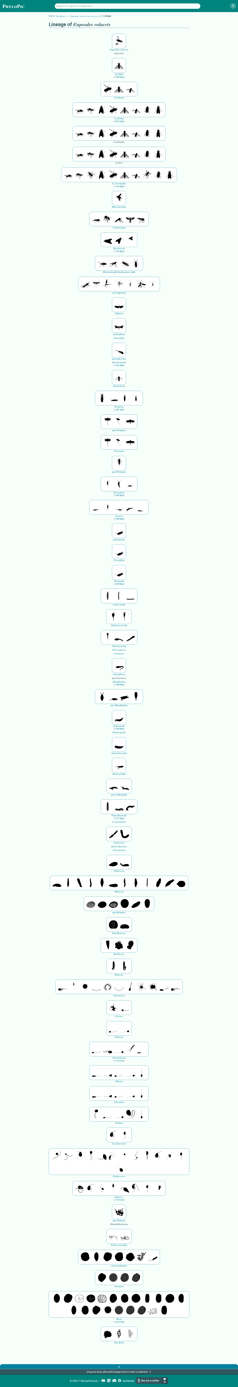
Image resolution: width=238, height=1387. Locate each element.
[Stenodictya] (130, 421)
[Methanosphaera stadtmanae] (85, 1257)
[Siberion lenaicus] (113, 786)
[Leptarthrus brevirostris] (107, 219)
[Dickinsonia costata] (124, 903)
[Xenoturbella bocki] (136, 883)
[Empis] (119, 198)
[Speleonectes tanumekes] (119, 596)
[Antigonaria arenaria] (90, 883)
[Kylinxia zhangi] (119, 717)
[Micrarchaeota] (113, 1277)
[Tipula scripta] (152, 284)
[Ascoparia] (68, 883)
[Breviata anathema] (96, 1072)
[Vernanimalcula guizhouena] (181, 883)
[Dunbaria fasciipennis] (107, 421)
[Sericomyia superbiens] (102, 109)
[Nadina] (102, 883)
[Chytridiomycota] (107, 1049)
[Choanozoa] (141, 987)
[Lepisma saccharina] (119, 484)
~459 (119, 519)
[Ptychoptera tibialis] (119, 284)
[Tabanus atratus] (107, 239)
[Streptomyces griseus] (124, 1298)
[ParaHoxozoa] (124, 924)
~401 (119, 409)
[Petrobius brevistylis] (119, 507)
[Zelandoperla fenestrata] (136, 398)
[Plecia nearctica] (102, 263)
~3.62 (119, 1200)
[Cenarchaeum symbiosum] (141, 1257)
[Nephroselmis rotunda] (124, 1155)
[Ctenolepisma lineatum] (130, 484)
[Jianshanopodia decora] (124, 786)
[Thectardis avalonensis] (107, 945)
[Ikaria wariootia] (56, 883)
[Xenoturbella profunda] (124, 883)
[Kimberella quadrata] (113, 862)
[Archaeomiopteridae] (119, 377)
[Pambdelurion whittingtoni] (119, 765)
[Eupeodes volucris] (119, 41)
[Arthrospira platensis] (147, 1298)
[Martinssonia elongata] (119, 665)
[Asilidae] (96, 219)
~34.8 (119, 77)
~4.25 (119, 1322)
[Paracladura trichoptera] (107, 284)
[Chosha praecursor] (119, 531)
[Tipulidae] (130, 284)
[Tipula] (141, 284)
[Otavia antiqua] (130, 945)
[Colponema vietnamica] (147, 1155)
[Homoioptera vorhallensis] (119, 421)
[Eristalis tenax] (158, 109)
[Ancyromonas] (124, 1135)
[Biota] (79, 1298)
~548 (119, 684)
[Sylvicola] (113, 263)
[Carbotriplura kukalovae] (119, 463)
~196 (119, 251)
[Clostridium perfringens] (158, 1298)
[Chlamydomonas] (119, 1167)
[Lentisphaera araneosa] (169, 1298)
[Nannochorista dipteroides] (119, 325)
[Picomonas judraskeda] (136, 1155)
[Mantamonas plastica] (96, 1114)
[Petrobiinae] (96, 507)
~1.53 (119, 1060)
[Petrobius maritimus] (107, 507)
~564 (119, 729)
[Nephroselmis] (169, 1155)
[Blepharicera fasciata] (96, 284)
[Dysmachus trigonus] (141, 219)
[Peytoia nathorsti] (119, 744)
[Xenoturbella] (169, 883)
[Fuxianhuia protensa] (136, 696)
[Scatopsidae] (85, 284)
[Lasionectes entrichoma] (107, 596)
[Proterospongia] (152, 987)
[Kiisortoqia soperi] (102, 696)
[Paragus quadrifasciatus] (107, 89)
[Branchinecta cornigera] (124, 616)
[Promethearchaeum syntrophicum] (113, 1236)
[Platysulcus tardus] (79, 1155)
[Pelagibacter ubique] (181, 1298)
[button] (150, 1371)
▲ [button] (119, 1366)
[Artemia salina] (113, 616)
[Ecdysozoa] (113, 834)
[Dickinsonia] (90, 903)
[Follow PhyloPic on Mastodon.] (109, 1381)
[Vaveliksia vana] (124, 966)
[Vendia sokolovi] (147, 903)
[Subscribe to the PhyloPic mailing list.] (103, 1381)
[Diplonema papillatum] (124, 1188)
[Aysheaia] (130, 806)
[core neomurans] (152, 1257)
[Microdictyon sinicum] (119, 806)
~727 (119, 818)
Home (51, 16)
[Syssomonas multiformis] (113, 1028)
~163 (119, 186)
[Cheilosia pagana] (79, 109)
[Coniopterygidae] (119, 350)
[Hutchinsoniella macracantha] (107, 637)
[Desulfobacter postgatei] (152, 1310)
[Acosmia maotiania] (124, 834)
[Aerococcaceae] (68, 1298)
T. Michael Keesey (88, 1380)
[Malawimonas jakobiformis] (113, 1135)
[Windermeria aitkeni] (136, 903)
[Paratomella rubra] (147, 883)
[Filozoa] (124, 1007)
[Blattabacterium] (56, 1298)
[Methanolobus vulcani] (130, 1257)
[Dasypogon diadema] (130, 219)
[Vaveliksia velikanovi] (113, 966)
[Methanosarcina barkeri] (107, 1257)
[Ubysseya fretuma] (56, 1155)
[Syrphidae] (147, 109)
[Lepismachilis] (130, 507)
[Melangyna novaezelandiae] (119, 65)
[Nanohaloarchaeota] (124, 1277)
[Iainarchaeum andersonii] (136, 1277)
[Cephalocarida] (119, 637)
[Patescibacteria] (73, 1310)
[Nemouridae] (113, 398)
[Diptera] (119, 305)
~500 (119, 584)
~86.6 (119, 121)
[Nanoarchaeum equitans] (102, 1277)
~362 (119, 365)
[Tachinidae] (147, 175)
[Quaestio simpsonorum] (113, 924)
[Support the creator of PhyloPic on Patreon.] (128, 1380)
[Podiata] (130, 1114)
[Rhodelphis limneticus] (102, 1155)
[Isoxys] (124, 696)
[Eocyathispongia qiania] (119, 945)
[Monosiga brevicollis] (62, 987)
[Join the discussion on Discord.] (114, 1381)
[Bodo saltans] (79, 1188)
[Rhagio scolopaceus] (119, 239)
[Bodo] (113, 1188)
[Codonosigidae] (164, 987)
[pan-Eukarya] (119, 1211)
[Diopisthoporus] (79, 883)
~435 (119, 495)
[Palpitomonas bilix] (68, 1155)
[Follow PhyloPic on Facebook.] (119, 1381)
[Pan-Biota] (107, 1334)
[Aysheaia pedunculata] (107, 806)
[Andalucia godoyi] (102, 1188)
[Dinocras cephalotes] (124, 398)
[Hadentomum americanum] (102, 398)
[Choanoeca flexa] (96, 987)
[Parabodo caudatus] (158, 1188)
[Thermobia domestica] (107, 484)
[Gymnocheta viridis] (90, 175)
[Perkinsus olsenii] (113, 1155)
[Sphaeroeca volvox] (73, 987)
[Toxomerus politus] (130, 89)
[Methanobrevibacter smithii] (96, 1257)
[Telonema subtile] (90, 1155)
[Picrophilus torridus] (119, 1257)
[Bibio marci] (124, 263)
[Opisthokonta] (130, 1049)
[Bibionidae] (136, 263)
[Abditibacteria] (113, 1298)
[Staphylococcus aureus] (136, 1298)
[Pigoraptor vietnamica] (113, 1007)
